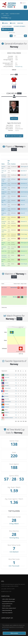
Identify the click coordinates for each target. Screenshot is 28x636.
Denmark (7, 377)
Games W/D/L (14, 475)
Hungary (7, 385)
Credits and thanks (6, 605)
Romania (7, 404)
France (6, 391)
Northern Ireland (9, 417)
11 (15, 409)
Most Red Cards (14, 559)
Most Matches (14, 531)
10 (15, 415)
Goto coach (14, 136)
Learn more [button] (5, 629)
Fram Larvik (23, 175)
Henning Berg (14, 538)
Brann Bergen (24, 179)
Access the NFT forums (7, 603)
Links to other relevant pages (8, 599)
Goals (14, 452)
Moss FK (23, 204)
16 (15, 383)
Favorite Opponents (20, 26)
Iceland (6, 383)
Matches (21, 23)
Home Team (17, 283)
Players (13, 23)
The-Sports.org (18, 66)
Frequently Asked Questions (8, 601)
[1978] (25, 36)
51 (15, 374)
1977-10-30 (4, 287)
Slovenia (7, 399)
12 (15, 404)
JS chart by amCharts (20, 351)
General (6, 23)
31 (15, 377)
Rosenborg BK (24, 187)
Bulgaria (7, 412)
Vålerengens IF (24, 166)
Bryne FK (23, 213)
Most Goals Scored (14, 517)
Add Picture (14, 118)
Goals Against (14, 464)
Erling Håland (14, 524)
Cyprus (6, 393)
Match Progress (7, 26)
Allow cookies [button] (14, 633)
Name (3, 164)
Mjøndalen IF (24, 170)
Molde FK (23, 200)
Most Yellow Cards (14, 545)
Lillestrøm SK (24, 183)
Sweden (7, 374)
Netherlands (8, 401)
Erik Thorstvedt (14, 566)
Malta (6, 415)
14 (15, 388)
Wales (6, 409)
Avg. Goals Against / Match (14, 499)
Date (3, 283)
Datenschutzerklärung (7, 610)
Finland (6, 396)
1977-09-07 (4, 297)
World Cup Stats (8, 29)
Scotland (7, 407)
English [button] (23, 2)
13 (15, 393)
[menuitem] (16, 327)
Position (13, 164)
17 (15, 380)
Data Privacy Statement (7, 612)
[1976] (11, 36)
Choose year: (12, 32)
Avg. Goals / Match (14, 487)
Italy (6, 380)
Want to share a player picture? (9, 608)
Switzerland (7, 388)
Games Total (14, 441)
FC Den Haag (24, 234)
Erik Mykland (14, 552)
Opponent (4, 371)
